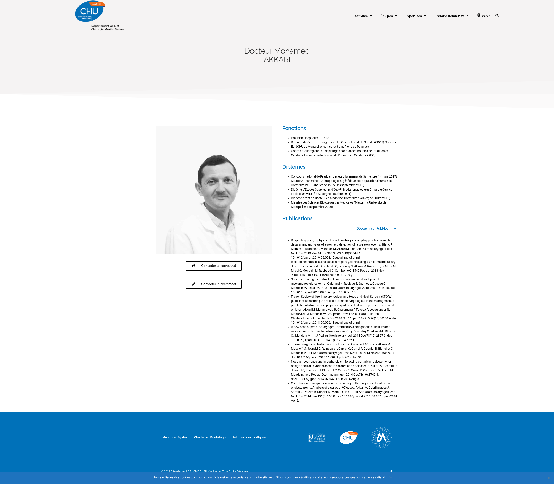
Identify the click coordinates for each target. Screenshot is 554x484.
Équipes (386, 16)
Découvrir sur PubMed (372, 228)
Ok (390, 477)
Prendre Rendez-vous (451, 16)
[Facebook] (391, 471)
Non (397, 477)
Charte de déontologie (210, 437)
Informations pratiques (249, 437)
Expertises (414, 16)
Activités (361, 16)
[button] (214, 266)
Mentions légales (174, 437)
